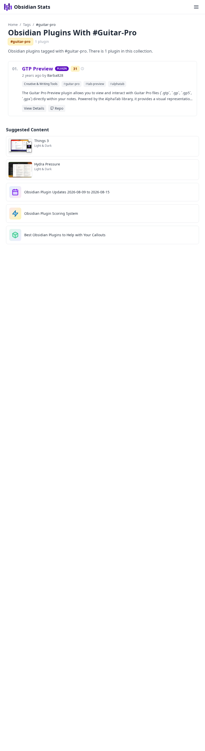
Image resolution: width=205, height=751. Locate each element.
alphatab (117, 84)
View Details (34, 108)
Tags (27, 24)
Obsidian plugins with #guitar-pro (72, 32)
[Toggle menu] (196, 7)
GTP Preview (37, 68)
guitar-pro (72, 84)
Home (13, 24)
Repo (59, 108)
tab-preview (95, 84)
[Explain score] (82, 68)
